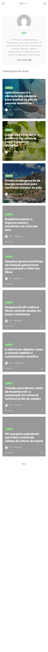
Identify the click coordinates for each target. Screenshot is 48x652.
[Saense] (24, 3)
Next (23, 464)
